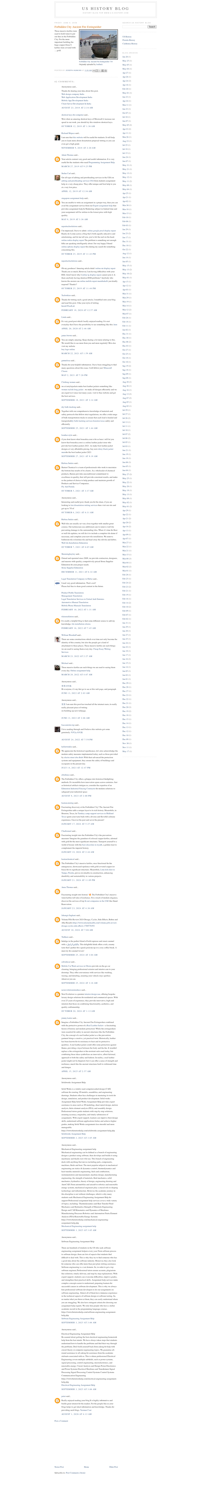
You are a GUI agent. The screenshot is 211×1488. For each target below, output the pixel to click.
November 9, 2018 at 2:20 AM (78, 147)
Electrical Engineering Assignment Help (78, 1385)
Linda (63, 317)
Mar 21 (125, 550)
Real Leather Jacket (95, 1025)
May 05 (125, 64)
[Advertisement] (78, 1443)
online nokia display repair (72, 240)
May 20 (125, 486)
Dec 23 (125, 695)
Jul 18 (125, 149)
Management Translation (71, 595)
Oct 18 (125, 357)
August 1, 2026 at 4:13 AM (76, 1414)
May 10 (125, 273)
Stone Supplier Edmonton (72, 567)
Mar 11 (125, 104)
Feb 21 (125, 590)
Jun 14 (125, 257)
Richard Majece (68, 133)
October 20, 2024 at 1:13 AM (78, 1011)
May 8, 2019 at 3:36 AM (74, 219)
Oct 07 (125, 112)
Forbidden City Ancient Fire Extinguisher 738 (96, 61)
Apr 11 (125, 133)
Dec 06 (125, 341)
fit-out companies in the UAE (97, 901)
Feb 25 (125, 578)
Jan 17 (125, 237)
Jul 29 (125, 410)
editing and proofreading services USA (77, 180)
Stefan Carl (66, 173)
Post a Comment (61, 1420)
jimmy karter (66, 1018)
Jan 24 (125, 642)
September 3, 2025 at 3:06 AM (78, 1322)
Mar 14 (125, 305)
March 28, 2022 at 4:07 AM (77, 674)
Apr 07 (125, 538)
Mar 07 (125, 313)
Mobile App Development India (74, 100)
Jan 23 (125, 96)
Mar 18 (125, 209)
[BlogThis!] (96, 70)
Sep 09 (125, 373)
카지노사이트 (77, 732)
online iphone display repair (73, 246)
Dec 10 (125, 245)
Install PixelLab (68, 306)
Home (86, 1466)
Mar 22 (125, 546)
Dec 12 (125, 731)
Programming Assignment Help (102, 162)
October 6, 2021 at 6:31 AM (77, 512)
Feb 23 (125, 586)
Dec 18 (125, 715)
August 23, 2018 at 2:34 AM (77, 107)
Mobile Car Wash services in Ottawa (76, 966)
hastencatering (67, 802)
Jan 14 (125, 667)
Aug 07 (125, 398)
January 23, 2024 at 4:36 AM (77, 908)
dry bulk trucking (68, 407)
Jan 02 (125, 329)
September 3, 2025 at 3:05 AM (78, 1137)
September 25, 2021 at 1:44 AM (79, 428)
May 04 (125, 68)
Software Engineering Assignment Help (77, 1318)
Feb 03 (125, 225)
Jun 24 (125, 157)
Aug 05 (125, 402)
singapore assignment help (72, 198)
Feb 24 (125, 582)
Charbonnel (66, 831)
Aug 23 (125, 141)
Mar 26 (125, 137)
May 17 (125, 751)
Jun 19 (125, 454)
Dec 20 (125, 707)
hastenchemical (67, 859)
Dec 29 (125, 683)
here (115, 324)
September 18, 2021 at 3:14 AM (79, 400)
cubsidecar (65, 961)
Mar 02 (125, 566)
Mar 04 (125, 562)
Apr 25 (125, 193)
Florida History (128, 40)
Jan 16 (125, 659)
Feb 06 (125, 221)
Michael (64, 663)
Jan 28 (125, 630)
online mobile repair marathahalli (94, 281)
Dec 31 (125, 241)
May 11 (125, 181)
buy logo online (68, 349)
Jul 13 (125, 422)
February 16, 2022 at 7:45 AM (78, 628)
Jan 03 (125, 675)
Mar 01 (125, 570)
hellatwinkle (66, 746)
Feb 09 (125, 610)
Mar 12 (125, 309)
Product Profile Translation (72, 592)
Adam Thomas (67, 154)
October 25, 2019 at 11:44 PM (78, 288)
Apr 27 (125, 72)
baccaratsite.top (68, 724)
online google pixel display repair (101, 230)
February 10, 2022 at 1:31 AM (78, 609)
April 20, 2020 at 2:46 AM (76, 328)
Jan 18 (125, 650)
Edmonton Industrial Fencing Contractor (78, 788)
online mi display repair (105, 268)
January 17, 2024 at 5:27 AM (77, 823)
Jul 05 (125, 442)
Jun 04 (125, 470)
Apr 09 (125, 534)
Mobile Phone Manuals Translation (76, 605)
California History (129, 43)
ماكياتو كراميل (73, 944)
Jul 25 (125, 145)
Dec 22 (125, 699)
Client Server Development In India (76, 103)
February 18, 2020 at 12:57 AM (79, 310)
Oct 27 (125, 349)
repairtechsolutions (69, 226)
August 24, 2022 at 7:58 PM (77, 739)
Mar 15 (125, 213)
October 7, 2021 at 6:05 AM (77, 547)
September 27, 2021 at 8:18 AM (79, 456)
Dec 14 (125, 723)
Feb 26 (125, 317)
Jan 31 (125, 622)
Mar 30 (125, 205)
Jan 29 (125, 229)
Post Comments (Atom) (75, 1472)
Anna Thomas (67, 887)
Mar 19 (125, 301)
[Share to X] (99, 70)
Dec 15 (125, 719)
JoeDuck (99, 64)
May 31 (125, 165)
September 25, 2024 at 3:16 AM (79, 982)
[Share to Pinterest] (105, 70)
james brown (66, 335)
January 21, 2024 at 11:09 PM (78, 880)
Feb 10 (125, 217)
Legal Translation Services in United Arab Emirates (82, 599)
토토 (63, 704)
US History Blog (105, 8)
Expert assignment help (103, 205)
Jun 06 (125, 462)
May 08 (125, 185)
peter (63, 1396)
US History (127, 36)
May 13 (125, 173)
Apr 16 (125, 84)
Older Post (113, 1466)
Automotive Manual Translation (74, 602)
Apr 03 (125, 289)
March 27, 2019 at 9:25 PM (76, 166)
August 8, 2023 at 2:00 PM (76, 795)
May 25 (125, 60)
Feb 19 (125, 594)
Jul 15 (125, 153)
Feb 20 (125, 88)
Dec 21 (125, 703)
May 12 (125, 177)
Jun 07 (125, 121)
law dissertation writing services (84, 505)
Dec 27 (125, 691)
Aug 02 (125, 406)
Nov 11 (125, 747)
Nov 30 (125, 743)
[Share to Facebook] (102, 70)
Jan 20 (125, 56)
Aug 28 (125, 381)
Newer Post (59, 1466)
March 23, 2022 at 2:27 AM (77, 656)
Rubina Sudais (67, 463)
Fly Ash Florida (67, 486)
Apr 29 (125, 510)
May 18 (125, 490)
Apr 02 (125, 201)
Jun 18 (125, 458)
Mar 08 (125, 558)
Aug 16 (125, 390)
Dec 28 (125, 687)
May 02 (125, 502)
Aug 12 (125, 253)
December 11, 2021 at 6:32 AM (79, 571)
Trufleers (65, 936)
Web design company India (72, 94)
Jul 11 (125, 426)
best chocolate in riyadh (92, 844)
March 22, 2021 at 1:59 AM (77, 353)
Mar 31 (125, 293)
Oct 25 (125, 353)
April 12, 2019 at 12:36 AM (76, 191)
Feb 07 (125, 614)
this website (78, 137)
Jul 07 (125, 434)
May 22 (125, 482)
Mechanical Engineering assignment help (78, 1226)
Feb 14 (125, 602)
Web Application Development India (76, 97)
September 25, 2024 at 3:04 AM (79, 954)
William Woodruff (69, 635)
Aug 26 (125, 386)
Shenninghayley (68, 554)
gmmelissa (65, 360)
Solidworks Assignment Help (73, 1133)
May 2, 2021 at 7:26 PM (74, 375)
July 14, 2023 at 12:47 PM (76, 767)
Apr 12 (125, 285)
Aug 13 (125, 394)
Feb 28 (125, 574)
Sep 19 (125, 365)
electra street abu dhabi (73, 757)
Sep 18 (125, 369)
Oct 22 (125, 249)
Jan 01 (125, 679)
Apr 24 (125, 80)
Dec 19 (125, 711)
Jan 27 (125, 634)
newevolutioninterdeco (71, 989)
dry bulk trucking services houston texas (88, 420)
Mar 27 (125, 542)
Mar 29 (125, 297)
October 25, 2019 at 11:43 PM (78, 253)
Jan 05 (125, 671)
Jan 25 (125, 638)
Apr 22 (125, 514)
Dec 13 (125, 727)
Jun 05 (125, 261)
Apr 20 (125, 522)
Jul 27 (125, 414)
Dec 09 (125, 739)
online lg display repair (92, 274)
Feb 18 (125, 321)
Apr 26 (125, 76)
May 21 (125, 169)
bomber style (66, 435)
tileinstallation (67, 616)
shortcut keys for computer (72, 114)
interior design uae (92, 994)
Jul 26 (125, 418)
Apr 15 (125, 281)
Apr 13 (125, 530)
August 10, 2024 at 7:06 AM (77, 930)
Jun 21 (125, 450)
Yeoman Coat (85, 1410)
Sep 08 (125, 377)
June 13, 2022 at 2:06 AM (75, 718)
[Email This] (93, 70)
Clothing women (68, 382)
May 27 (125, 474)
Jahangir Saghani (68, 915)
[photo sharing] (98, 58)
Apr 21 (125, 197)
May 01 (125, 92)
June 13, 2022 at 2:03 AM (75, 693)
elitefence (65, 774)
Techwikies (66, 295)
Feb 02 (125, 618)
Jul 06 (125, 438)
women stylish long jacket (72, 389)
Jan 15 (125, 663)
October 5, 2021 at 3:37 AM (77, 490)
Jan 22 (125, 646)
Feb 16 (125, 598)
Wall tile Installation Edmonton (74, 542)
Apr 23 (125, 129)
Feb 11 (125, 325)
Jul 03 (125, 446)
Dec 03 (125, 345)
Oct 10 (125, 361)
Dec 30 (125, 337)
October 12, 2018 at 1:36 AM (78, 126)
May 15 (125, 265)
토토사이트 (66, 685)
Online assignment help (80, 670)
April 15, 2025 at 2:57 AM (76, 1071)
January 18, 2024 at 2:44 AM (77, 852)
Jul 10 (125, 117)
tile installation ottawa (81, 623)
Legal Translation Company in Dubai (77, 578)
